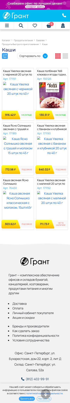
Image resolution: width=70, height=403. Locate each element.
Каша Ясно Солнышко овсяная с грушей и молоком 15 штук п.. (17, 127)
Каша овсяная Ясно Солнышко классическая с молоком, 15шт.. (15, 182)
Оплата (17, 308)
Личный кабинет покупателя (33, 313)
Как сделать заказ (25, 331)
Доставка (19, 303)
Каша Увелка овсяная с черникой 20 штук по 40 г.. (17, 72)
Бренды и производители (30, 326)
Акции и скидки (23, 317)
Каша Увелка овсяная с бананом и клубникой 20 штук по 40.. (52, 127)
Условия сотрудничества (30, 340)
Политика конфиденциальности (35, 335)
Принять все (27, 398)
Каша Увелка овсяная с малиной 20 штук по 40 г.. (51, 182)
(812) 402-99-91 (37, 379)
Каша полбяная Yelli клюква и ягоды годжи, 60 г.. (51, 72)
